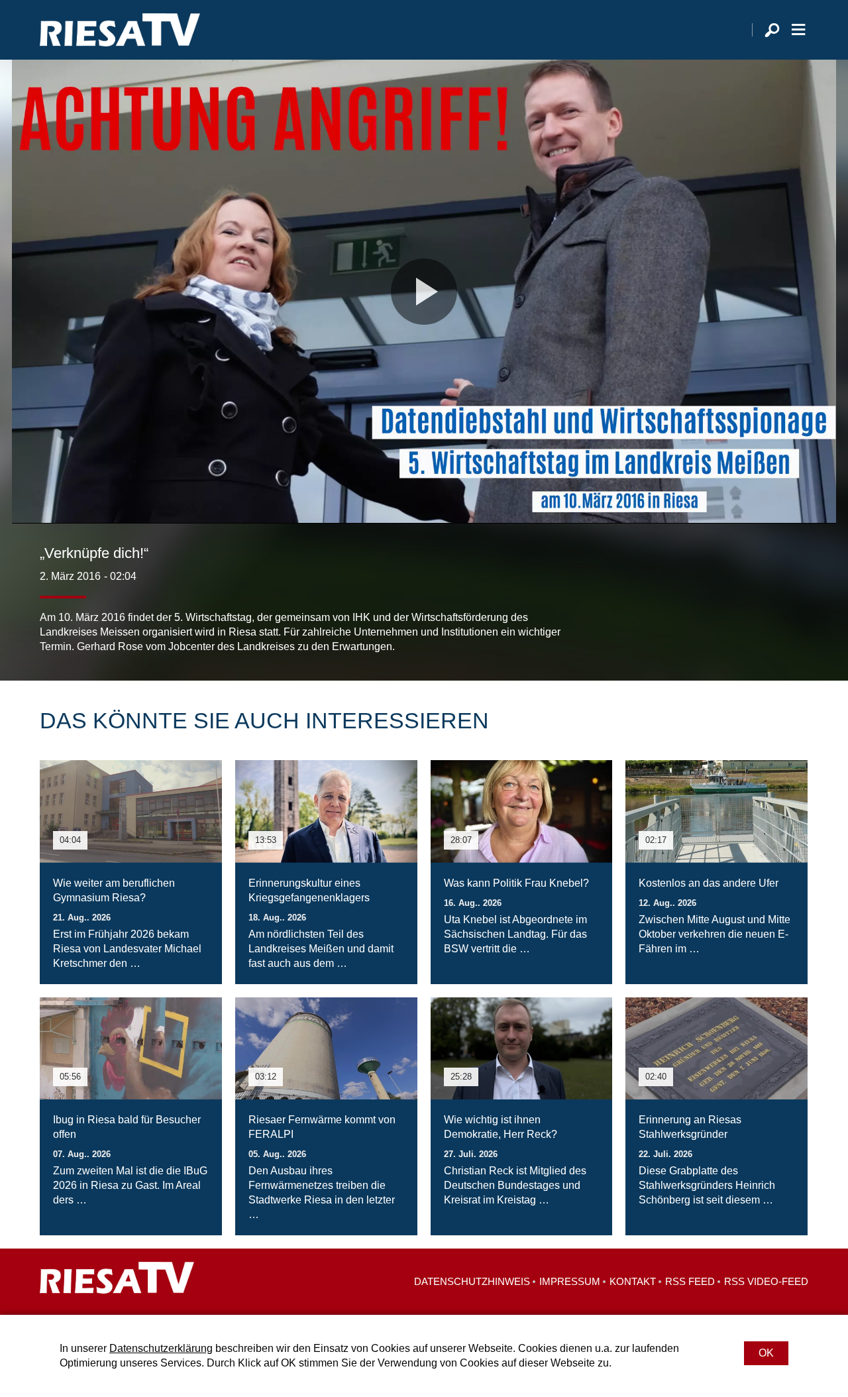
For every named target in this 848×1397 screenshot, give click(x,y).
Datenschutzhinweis (472, 1281)
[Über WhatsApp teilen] (768, 627)
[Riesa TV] (120, 29)
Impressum (569, 1281)
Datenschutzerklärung (161, 1348)
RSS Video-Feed (766, 1281)
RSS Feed (690, 1281)
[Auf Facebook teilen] (713, 627)
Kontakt (633, 1281)
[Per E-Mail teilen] (795, 627)
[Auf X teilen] (739, 627)
